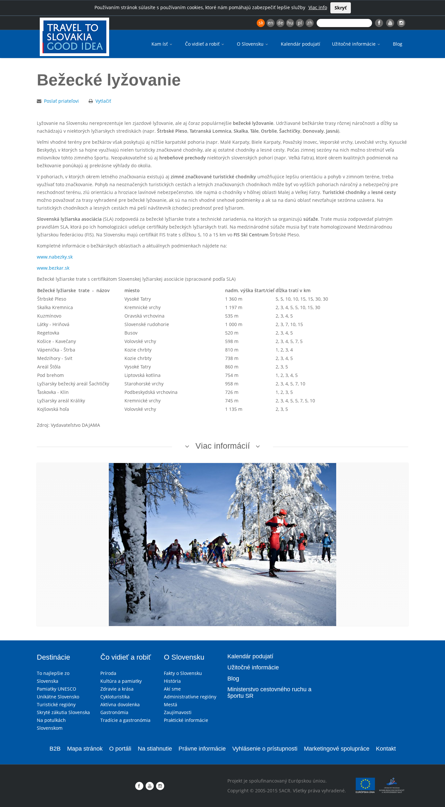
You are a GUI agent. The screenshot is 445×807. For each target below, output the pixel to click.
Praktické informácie (186, 720)
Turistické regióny (56, 704)
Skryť (341, 8)
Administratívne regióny (190, 697)
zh (309, 23)
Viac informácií (222, 445)
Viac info (318, 7)
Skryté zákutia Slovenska (63, 712)
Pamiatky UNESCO (56, 689)
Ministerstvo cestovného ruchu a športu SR (269, 692)
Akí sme (172, 689)
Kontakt (386, 748)
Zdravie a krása (117, 689)
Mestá (170, 704)
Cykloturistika (115, 697)
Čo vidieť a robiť (203, 44)
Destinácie (53, 657)
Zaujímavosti (178, 712)
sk (261, 23)
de (280, 23)
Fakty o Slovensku (183, 673)
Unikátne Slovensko (58, 697)
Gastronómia (114, 712)
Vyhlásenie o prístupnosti (264, 748)
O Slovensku (251, 44)
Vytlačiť (103, 101)
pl (300, 23)
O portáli (120, 748)
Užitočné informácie (354, 44)
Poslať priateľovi (61, 101)
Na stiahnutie (155, 748)
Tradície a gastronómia (125, 720)
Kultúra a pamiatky (121, 681)
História (172, 681)
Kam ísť (160, 44)
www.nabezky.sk (55, 257)
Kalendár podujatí (300, 44)
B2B (55, 748)
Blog (397, 44)
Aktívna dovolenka (120, 704)
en (270, 23)
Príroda (108, 673)
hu (290, 23)
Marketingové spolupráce (336, 748)
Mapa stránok (85, 748)
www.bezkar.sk (53, 268)
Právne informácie (202, 748)
